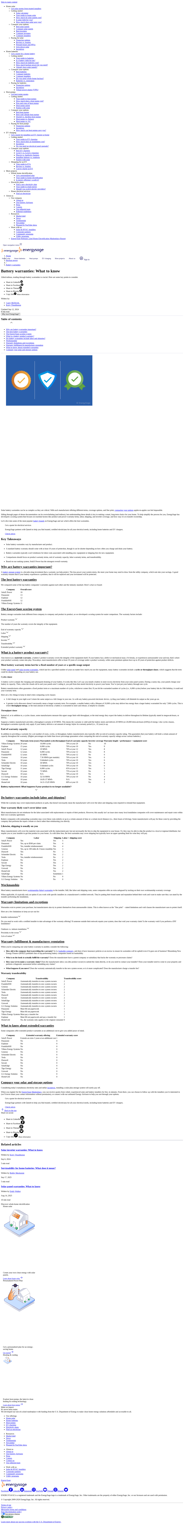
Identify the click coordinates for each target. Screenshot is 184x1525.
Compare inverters (23, 33)
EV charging (46, 258)
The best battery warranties (16, 332)
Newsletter (20, 223)
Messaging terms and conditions (13, 1509)
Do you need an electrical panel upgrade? (32, 146)
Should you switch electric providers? (31, 189)
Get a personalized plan (25, 175)
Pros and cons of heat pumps (27, 103)
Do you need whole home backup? (30, 78)
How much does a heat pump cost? (30, 101)
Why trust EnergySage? (10, 314)
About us (19, 200)
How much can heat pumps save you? (31, 130)
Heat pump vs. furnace (25, 119)
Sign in (86, 259)
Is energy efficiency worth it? (27, 180)
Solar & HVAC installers (26, 230)
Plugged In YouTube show (26, 225)
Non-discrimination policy (11, 1512)
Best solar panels (22, 27)
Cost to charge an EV (24, 169)
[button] (9, 620)
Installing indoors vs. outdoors (28, 157)
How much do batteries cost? (27, 63)
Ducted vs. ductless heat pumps (28, 117)
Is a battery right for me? (25, 60)
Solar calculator (22, 13)
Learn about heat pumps (11, 1405)
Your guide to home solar (26, 15)
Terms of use (6, 1505)
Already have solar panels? (26, 67)
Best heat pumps (22, 112)
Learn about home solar (11, 1278)
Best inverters (21, 31)
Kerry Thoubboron (13, 305)
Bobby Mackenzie (17, 1173)
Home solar (6, 258)
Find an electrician (23, 193)
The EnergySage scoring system (18, 334)
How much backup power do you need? (32, 65)
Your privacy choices (12, 1514)
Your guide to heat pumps (26, 99)
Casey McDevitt (12, 303)
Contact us (10, 1460)
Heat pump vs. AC (23, 121)
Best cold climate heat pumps (27, 115)
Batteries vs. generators (25, 81)
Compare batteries (23, 74)
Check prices (10, 534)
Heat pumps (33, 258)
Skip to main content (9, 2)
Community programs (24, 234)
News (18, 218)
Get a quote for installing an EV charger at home (30, 135)
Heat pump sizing (23, 105)
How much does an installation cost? (30, 142)
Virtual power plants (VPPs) (27, 90)
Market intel (21, 216)
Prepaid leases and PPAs (25, 45)
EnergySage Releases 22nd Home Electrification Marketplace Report (38, 239)
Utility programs (22, 236)
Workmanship (11, 341)
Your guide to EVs (23, 164)
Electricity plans (12, 1427)
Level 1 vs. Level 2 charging (27, 153)
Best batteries (21, 72)
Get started (7, 1353)
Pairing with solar (23, 108)
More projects (60, 258)
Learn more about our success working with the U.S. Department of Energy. (31, 1522)
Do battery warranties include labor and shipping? (25, 338)
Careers (19, 207)
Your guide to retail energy (26, 187)
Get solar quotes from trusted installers (26, 9)
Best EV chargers (23, 151)
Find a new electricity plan (26, 184)
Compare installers (23, 36)
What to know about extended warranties (22, 347)
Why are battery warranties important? (21, 329)
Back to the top (10, 1110)
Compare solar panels (24, 29)
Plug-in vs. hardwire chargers (27, 155)
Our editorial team (23, 209)
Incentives (20, 49)
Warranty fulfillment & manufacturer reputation (24, 345)
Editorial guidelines (23, 211)
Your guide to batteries (25, 58)
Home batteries (19, 258)
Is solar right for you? (24, 20)
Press (18, 205)
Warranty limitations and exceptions (20, 343)
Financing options (23, 40)
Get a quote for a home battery (23, 54)
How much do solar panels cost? (29, 18)
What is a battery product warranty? (20, 336)
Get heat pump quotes (19, 94)
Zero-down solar (22, 47)
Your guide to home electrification (29, 178)
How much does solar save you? (29, 22)
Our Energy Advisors (24, 202)
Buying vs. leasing (23, 42)
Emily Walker (15, 1191)
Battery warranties (13, 265)
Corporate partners (23, 232)
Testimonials (21, 220)
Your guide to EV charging (26, 139)
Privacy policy (6, 1507)
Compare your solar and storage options (21, 350)
